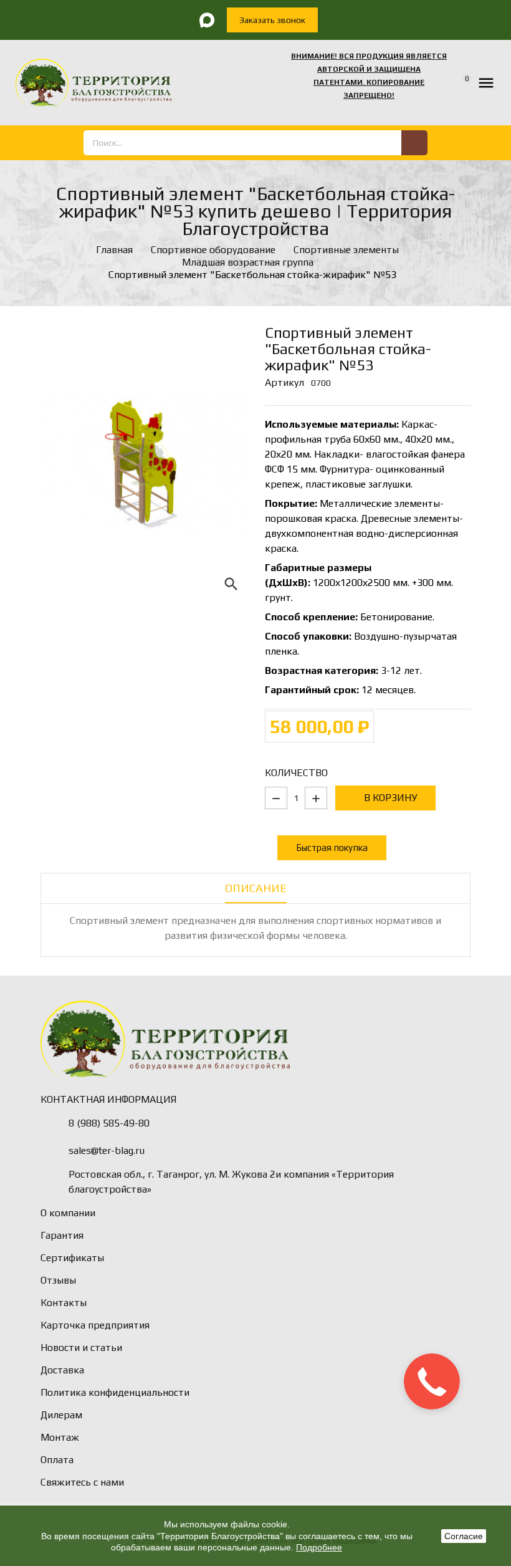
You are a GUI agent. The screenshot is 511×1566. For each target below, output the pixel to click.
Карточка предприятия (95, 1325)
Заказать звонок (272, 20)
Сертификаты (72, 1258)
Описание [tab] (256, 888)
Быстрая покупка (332, 847)
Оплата (57, 1460)
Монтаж (60, 1437)
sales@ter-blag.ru (107, 1150)
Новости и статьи (81, 1347)
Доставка (62, 1370)
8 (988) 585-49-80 (109, 1123)
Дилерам (61, 1415)
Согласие (463, 1536)
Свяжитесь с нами (82, 1482)
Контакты (64, 1303)
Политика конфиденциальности (115, 1392)
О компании (68, 1213)
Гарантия (62, 1235)
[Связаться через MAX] (207, 20)
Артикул (284, 382)
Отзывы (58, 1280)
